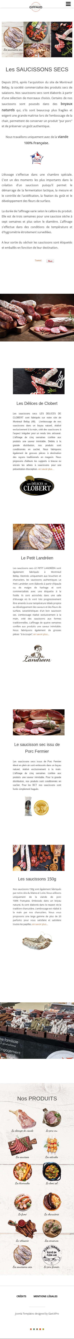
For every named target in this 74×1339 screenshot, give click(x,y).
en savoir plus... (46, 469)
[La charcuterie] (51, 1215)
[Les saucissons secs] (22, 1268)
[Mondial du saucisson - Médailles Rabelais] (41, 815)
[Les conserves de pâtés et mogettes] (51, 1242)
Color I (31, 1329)
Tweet (38, 260)
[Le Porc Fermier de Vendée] (51, 1268)
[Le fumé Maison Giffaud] (22, 1215)
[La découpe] (22, 1132)
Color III (37, 1329)
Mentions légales (45, 1296)
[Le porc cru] (51, 1132)
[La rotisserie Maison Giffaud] (22, 1242)
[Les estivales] (51, 1158)
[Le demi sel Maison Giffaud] (51, 1184)
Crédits (21, 1296)
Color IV (40, 1329)
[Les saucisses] (22, 1158)
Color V (43, 1329)
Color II (34, 1329)
